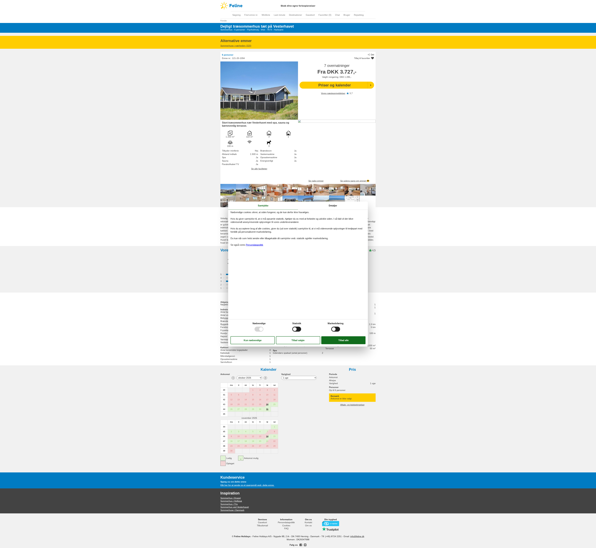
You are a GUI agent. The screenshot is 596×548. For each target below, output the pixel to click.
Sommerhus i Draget (230, 498)
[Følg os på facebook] (301, 545)
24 (267, 404)
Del (372, 54)
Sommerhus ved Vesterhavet (234, 507)
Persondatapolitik (286, 522)
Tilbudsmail (262, 525)
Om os (308, 525)
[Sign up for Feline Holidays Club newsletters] (305, 545)
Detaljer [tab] (333, 205)
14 (267, 436)
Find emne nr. (251, 15)
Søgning (236, 15)
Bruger (346, 15)
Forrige (233, 377)
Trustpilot (330, 529)
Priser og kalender (334, 85)
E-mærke (330, 523)
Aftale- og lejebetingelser (352, 405)
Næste (265, 377)
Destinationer (295, 15)
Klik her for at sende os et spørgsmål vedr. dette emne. (247, 485)
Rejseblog (359, 15)
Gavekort (310, 15)
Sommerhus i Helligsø (231, 501)
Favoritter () (324, 15)
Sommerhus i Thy (229, 504)
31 (267, 409)
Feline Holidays (298, 5)
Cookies (286, 525)
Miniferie (266, 15)
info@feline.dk (357, 536)
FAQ (286, 528)
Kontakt (308, 522)
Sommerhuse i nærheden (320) (235, 45)
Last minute (279, 15)
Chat (337, 15)
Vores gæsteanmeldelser (333, 93)
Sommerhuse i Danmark (232, 510)
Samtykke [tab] (263, 205)
